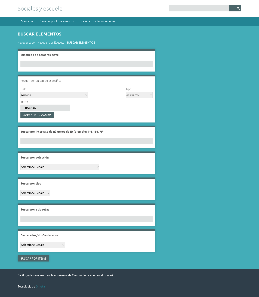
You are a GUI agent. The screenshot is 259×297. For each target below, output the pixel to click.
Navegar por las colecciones (98, 21)
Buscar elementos (81, 42)
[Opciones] (232, 8)
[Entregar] (238, 8)
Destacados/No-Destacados (39, 235)
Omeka (40, 286)
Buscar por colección (34, 157)
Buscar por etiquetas (34, 209)
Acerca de (27, 21)
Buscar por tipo (30, 183)
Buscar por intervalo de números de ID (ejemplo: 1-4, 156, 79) (62, 131)
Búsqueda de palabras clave (39, 54)
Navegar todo (26, 42)
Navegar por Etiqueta (51, 42)
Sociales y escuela (40, 8)
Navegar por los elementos (57, 21)
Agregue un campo (37, 115)
